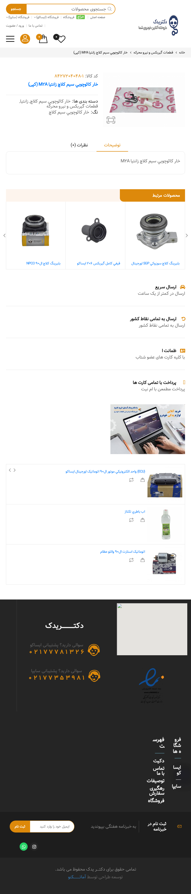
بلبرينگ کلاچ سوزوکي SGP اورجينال (155, 263)
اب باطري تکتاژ (135, 512)
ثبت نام (20, 827)
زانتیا (24, 101)
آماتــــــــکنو (77, 877)
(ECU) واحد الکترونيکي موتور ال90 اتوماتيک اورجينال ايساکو (105, 472)
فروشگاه (156, 800)
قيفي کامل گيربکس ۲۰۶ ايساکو (98, 263)
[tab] (112, 147)
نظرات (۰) (79, 145)
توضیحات (112, 145)
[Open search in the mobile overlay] (60, 9)
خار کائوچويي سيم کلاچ (50, 101)
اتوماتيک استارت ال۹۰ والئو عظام (122, 552)
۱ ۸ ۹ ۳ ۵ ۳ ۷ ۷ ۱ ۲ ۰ (57, 678)
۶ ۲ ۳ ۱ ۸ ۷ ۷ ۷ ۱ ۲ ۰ (56, 652)
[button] (111, 120)
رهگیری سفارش (156, 791)
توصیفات (155, 780)
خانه (182, 52)
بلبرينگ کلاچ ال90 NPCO (43, 263)
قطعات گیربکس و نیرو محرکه (153, 52)
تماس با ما (158, 771)
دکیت (158, 760)
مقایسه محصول (131, 480)
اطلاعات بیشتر (142, 480)
